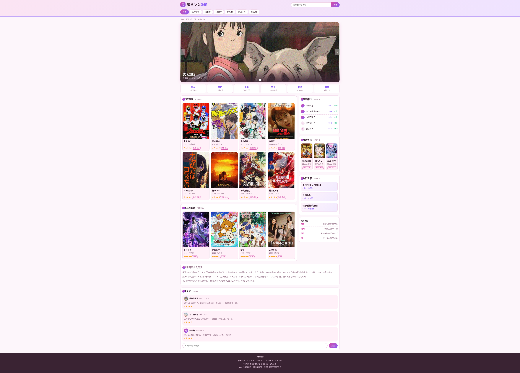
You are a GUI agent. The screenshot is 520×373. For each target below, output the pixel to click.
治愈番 (219, 12)
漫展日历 (269, 360)
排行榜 (254, 12)
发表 (333, 346)
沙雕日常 (327, 89)
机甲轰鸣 (300, 89)
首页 (184, 12)
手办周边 (260, 360)
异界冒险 (220, 89)
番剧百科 (241, 360)
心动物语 (273, 89)
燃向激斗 (193, 89)
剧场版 (230, 12)
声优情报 (250, 360)
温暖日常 (246, 89)
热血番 (208, 12)
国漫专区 (242, 12)
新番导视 (278, 360)
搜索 (335, 5)
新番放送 (195, 12)
